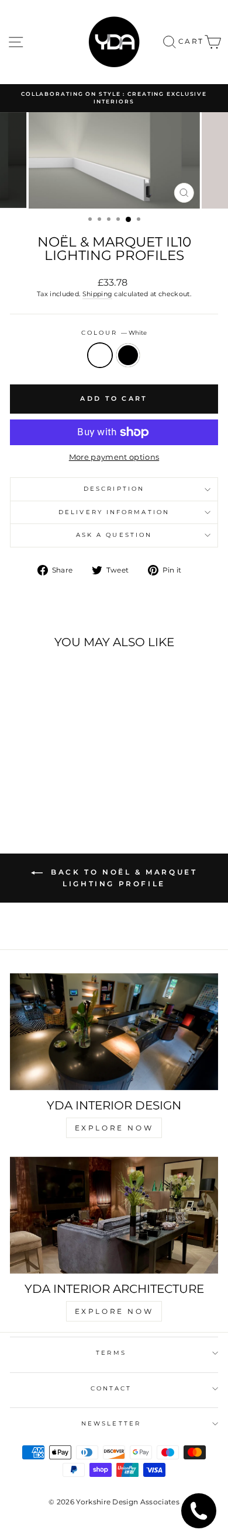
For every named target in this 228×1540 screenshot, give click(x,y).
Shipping (97, 294)
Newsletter (111, 1423)
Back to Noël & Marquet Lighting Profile (122, 878)
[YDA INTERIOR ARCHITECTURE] (114, 1215)
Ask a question (114, 535)
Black (128, 355)
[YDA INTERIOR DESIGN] (114, 1031)
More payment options (114, 457)
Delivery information (114, 512)
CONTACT (111, 1388)
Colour (114, 333)
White (100, 355)
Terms (111, 1353)
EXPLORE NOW (114, 1127)
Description (114, 488)
